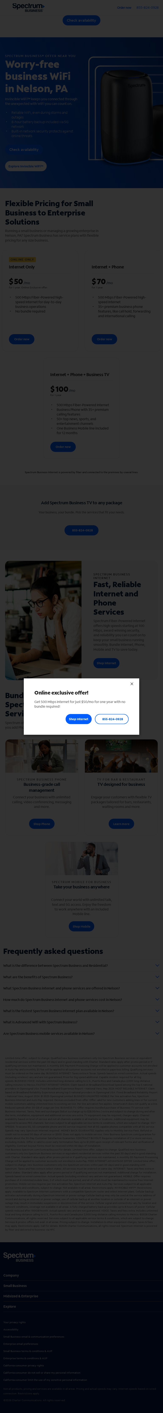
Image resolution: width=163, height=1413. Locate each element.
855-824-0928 (112, 719)
